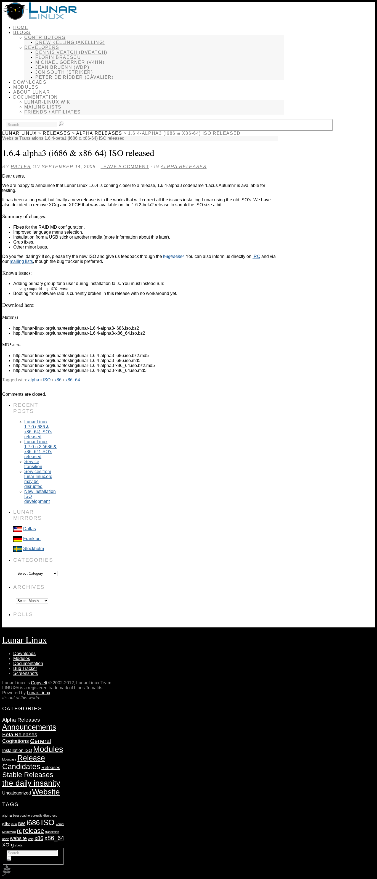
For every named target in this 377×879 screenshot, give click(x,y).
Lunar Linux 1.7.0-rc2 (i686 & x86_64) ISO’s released (40, 449)
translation (52, 831)
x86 (58, 380)
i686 (33, 823)
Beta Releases (19, 734)
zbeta (18, 845)
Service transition (33, 464)
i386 (21, 824)
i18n (14, 824)
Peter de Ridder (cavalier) (74, 77)
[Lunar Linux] (39, 18)
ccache (25, 815)
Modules (25, 87)
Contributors (44, 37)
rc (19, 830)
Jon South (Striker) (64, 72)
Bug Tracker (25, 668)
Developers (41, 47)
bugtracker (173, 256)
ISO (47, 380)
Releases (56, 133)
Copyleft (39, 682)
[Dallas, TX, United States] (17, 528)
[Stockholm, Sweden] (17, 548)
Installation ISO (17, 750)
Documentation (35, 97)
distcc (47, 815)
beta (16, 815)
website (18, 838)
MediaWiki (9, 831)
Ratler (21, 166)
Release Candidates (23, 762)
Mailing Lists (43, 107)
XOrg (8, 845)
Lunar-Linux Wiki (48, 102)
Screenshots (25, 673)
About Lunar (31, 92)
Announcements (29, 727)
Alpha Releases (99, 133)
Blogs (22, 32)
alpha (33, 380)
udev (5, 839)
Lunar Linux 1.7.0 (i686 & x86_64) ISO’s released (38, 429)
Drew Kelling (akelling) (70, 42)
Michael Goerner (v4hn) (69, 62)
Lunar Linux (19, 133)
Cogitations (15, 741)
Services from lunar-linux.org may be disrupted (38, 479)
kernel (60, 824)
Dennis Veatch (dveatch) (71, 52)
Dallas (29, 528)
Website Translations (22, 138)
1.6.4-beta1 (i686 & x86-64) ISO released (84, 138)
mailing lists (21, 261)
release (33, 830)
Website (46, 792)
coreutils (36, 815)
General (40, 741)
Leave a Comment (124, 166)
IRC (256, 256)
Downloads (29, 82)
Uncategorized (16, 792)
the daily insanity (31, 783)
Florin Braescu (58, 57)
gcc (54, 815)
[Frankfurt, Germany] (17, 538)
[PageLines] (6, 874)
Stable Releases (27, 774)
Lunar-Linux (38, 692)
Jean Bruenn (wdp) (62, 67)
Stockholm (33, 548)
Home (20, 27)
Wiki (30, 839)
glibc (6, 824)
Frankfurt (32, 538)
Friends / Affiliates (52, 112)
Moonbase (9, 759)
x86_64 (72, 380)
